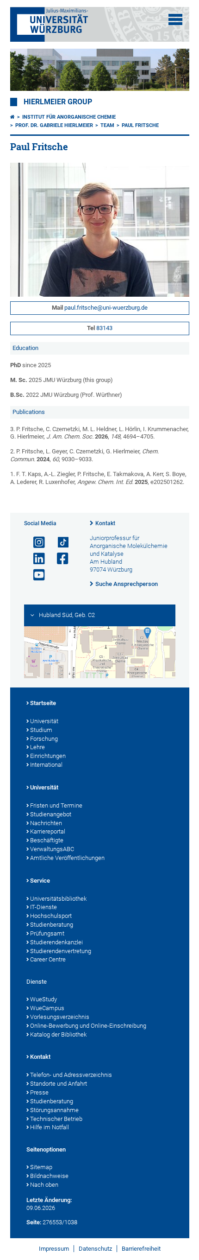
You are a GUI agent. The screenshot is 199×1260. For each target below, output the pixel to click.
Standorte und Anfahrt (58, 1083)
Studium (41, 729)
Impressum (54, 1248)
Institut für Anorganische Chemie (69, 117)
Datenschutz (95, 1248)
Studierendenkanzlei (56, 942)
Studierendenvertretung (60, 951)
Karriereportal (47, 831)
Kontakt (105, 523)
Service (40, 880)
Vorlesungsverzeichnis (59, 1016)
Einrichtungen (48, 755)
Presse (39, 1092)
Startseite (43, 703)
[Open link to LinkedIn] (35, 559)
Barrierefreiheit (141, 1248)
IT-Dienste (43, 907)
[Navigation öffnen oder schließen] (175, 19)
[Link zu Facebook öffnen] (59, 559)
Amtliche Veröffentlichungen (67, 857)
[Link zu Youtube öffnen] (35, 575)
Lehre (37, 747)
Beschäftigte (46, 840)
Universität (44, 721)
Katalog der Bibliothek (58, 1034)
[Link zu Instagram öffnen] (35, 543)
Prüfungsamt (47, 933)
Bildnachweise (49, 1175)
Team (107, 125)
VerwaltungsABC (52, 849)
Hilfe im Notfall (49, 1127)
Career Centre (48, 959)
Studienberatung (51, 924)
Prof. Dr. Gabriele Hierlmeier (54, 125)
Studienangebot (50, 814)
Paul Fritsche (140, 125)
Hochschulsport (51, 915)
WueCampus (47, 1008)
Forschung (44, 738)
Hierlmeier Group (58, 102)
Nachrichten (46, 823)
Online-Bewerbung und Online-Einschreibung (88, 1025)
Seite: (33, 1222)
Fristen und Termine (56, 805)
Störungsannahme (54, 1110)
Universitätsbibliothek (58, 898)
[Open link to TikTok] (59, 543)
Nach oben (44, 1184)
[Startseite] (12, 117)
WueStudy (43, 999)
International (46, 764)
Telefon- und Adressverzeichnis (71, 1074)
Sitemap (41, 1167)
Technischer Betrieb (56, 1118)
